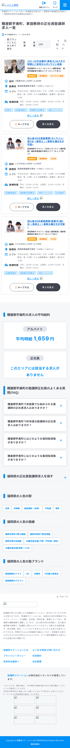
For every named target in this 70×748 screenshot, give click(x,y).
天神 (7, 508)
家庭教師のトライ (13, 573)
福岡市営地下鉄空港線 (40, 534)
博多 (57, 508)
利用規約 (36, 655)
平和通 (48, 508)
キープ (55, 7)
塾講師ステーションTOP (12, 11)
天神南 (17, 508)
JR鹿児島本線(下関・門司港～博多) (42, 540)
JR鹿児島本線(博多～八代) (17, 547)
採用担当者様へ (11, 661)
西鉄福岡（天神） (32, 508)
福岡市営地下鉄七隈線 (15, 534)
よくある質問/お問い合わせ (46, 650)
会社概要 (36, 661)
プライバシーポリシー (14, 655)
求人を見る (48, 124)
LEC (28, 573)
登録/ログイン (44, 7)
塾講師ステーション (17, 675)
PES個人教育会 (51, 573)
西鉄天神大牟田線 (13, 540)
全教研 (37, 573)
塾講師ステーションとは (15, 650)
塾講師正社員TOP (33, 11)
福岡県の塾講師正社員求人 (55, 11)
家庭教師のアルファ (14, 580)
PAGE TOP (63, 596)
